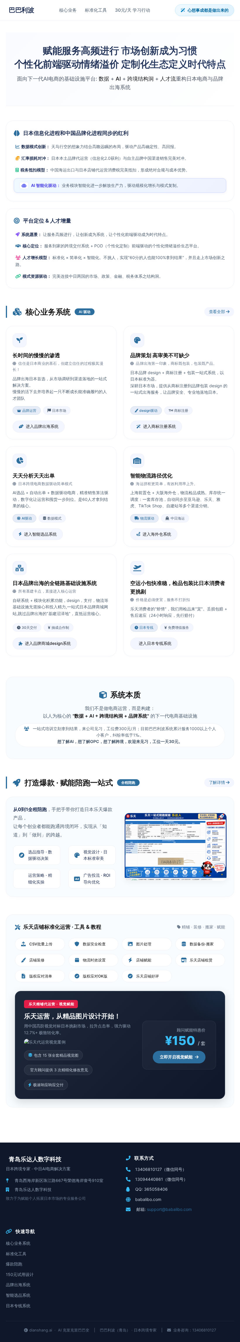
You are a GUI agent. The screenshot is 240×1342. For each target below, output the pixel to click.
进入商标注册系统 (159, 426)
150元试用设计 (20, 1274)
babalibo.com (148, 1199)
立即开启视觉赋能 (176, 1056)
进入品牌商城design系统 (48, 643)
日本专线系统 (18, 1305)
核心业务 (68, 10)
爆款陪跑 (14, 1263)
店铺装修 (36, 960)
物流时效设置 (94, 960)
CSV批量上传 (40, 944)
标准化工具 (96, 10)
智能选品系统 (18, 1295)
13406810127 (148, 1169)
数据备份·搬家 (202, 944)
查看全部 (217, 311)
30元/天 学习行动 (132, 10)
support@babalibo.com (169, 1209)
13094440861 (149, 1179)
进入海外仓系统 (157, 534)
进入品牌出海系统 (42, 426)
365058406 (156, 1189)
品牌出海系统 (18, 1284)
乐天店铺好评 (147, 976)
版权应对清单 (40, 976)
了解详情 (217, 782)
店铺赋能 (143, 960)
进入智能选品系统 (40, 534)
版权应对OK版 (95, 976)
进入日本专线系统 (155, 643)
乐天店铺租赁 (201, 960)
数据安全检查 (94, 944)
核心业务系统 (18, 1243)
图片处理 (143, 944)
